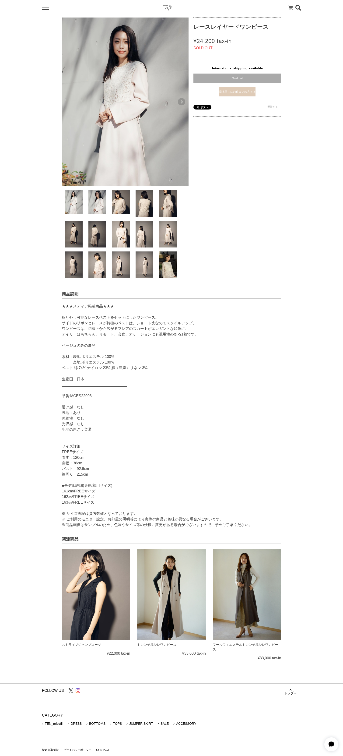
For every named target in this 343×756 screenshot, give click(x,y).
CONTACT (102, 750)
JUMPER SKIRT (141, 723)
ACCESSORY (186, 723)
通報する (272, 106)
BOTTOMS (97, 723)
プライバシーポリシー (77, 750)
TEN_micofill (54, 723)
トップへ (290, 693)
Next (181, 102)
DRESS (76, 723)
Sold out (237, 78)
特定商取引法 (50, 750)
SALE (165, 723)
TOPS (117, 723)
